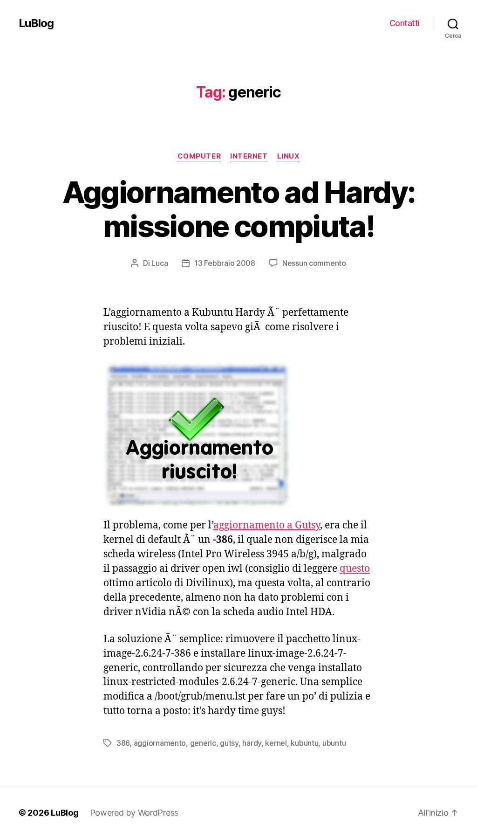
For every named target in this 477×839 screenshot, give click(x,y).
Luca (159, 263)
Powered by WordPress (134, 813)
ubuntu (334, 743)
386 (122, 743)
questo (355, 568)
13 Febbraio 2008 (224, 263)
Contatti (404, 23)
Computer (199, 156)
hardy (251, 743)
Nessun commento (314, 263)
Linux (288, 156)
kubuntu (304, 743)
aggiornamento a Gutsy (266, 525)
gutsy (229, 743)
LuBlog (36, 23)
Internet (248, 156)
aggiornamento (160, 743)
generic (203, 743)
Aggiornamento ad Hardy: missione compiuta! (238, 209)
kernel (275, 743)
